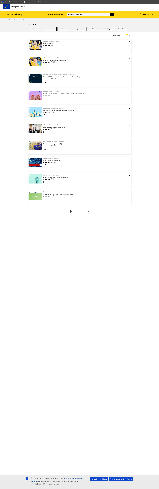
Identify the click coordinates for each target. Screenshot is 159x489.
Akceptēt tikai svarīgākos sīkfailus (121, 479)
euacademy (14, 14)
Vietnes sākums (7, 20)
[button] (129, 41)
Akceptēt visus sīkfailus (99, 479)
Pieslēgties (145, 14)
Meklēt (24, 20)
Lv (153, 14)
